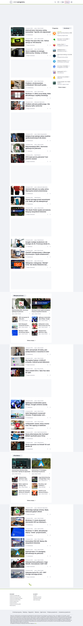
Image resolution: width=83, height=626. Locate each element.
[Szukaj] (55, 2)
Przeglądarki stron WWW (62, 45)
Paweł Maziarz (37, 155)
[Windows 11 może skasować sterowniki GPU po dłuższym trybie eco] (17, 521)
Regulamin (31, 612)
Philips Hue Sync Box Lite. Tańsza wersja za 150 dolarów (37, 41)
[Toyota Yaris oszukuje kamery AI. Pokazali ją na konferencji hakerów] (15, 493)
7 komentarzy (30, 204)
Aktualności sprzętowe (37, 597)
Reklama (37, 612)
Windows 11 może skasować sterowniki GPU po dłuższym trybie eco (35, 522)
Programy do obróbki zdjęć (14, 595)
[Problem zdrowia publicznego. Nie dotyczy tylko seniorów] (17, 105)
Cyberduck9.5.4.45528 (62, 77)
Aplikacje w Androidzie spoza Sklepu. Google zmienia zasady (44, 318)
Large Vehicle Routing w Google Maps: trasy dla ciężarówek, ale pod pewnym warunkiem (45, 478)
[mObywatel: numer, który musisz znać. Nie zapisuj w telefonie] (34, 326)
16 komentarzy (30, 428)
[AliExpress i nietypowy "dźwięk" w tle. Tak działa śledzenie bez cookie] (17, 264)
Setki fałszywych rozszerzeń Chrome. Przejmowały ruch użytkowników (24, 324)
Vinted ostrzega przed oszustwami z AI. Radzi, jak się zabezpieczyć (37, 200)
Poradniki (35, 595)
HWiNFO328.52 (61, 49)
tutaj (35, 623)
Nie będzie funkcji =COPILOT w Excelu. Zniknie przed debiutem (37, 361)
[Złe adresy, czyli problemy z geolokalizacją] (34, 486)
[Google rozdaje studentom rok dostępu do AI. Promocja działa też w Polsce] (17, 243)
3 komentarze (30, 34)
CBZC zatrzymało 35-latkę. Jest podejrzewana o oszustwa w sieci (24, 318)
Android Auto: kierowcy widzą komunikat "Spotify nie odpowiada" (38, 31)
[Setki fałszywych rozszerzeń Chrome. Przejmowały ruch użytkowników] (15, 326)
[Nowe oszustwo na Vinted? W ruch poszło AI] (17, 445)
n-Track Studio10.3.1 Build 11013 (63, 82)
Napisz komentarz (31, 45)
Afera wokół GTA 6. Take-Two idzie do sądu (37, 371)
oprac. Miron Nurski (38, 250)
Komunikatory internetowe (63, 62)
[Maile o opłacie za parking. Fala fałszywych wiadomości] (15, 486)
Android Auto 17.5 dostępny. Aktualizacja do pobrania (39, 470)
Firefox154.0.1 (60, 44)
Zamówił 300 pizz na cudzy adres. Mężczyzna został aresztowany (37, 190)
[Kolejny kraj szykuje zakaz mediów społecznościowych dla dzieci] (17, 137)
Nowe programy (13, 605)
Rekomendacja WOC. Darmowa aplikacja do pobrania (36, 147)
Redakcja (25, 612)
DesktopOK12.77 (61, 71)
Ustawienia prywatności (64, 612)
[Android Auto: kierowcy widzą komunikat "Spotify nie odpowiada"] (17, 31)
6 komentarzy (30, 354)
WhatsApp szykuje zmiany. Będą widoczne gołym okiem (36, 511)
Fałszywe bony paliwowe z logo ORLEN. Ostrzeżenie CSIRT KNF (44, 331)
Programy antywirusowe (62, 35)
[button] (71, 2)
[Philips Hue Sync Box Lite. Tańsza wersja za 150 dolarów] (17, 42)
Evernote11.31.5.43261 (63, 39)
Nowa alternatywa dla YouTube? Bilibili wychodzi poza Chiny (37, 435)
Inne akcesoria (60, 72)
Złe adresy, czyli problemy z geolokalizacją (42, 484)
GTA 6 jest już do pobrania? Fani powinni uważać (36, 158)
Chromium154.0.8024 (62, 66)
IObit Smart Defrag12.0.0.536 (64, 54)
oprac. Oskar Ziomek (38, 28)
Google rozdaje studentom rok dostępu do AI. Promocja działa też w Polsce (37, 243)
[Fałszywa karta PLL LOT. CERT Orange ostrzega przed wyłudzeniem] (17, 573)
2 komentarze (30, 193)
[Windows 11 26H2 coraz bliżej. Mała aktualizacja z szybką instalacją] (17, 95)
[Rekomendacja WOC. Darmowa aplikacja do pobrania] (17, 148)
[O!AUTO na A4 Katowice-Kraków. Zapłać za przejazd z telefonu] (34, 493)
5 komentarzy (30, 524)
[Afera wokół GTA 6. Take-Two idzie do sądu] (17, 372)
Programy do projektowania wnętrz (16, 598)
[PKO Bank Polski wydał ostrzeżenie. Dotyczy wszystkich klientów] (17, 211)
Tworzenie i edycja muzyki (63, 84)
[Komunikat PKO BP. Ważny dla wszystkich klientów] (17, 542)
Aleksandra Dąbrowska (39, 102)
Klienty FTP (59, 78)
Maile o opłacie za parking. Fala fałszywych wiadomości (23, 484)
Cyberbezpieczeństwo (37, 598)
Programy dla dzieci (13, 602)
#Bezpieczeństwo (18, 295)
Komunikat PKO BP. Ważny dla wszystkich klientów (36, 542)
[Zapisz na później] (47, 34)
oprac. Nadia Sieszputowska (40, 134)
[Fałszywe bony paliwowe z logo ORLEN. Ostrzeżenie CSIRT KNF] (34, 333)
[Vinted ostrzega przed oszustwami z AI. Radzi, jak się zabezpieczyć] (17, 200)
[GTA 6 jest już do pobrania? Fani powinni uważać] (17, 158)
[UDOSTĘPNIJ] (50, 34)
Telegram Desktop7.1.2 (63, 60)
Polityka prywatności (52, 612)
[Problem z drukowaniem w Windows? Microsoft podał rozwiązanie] (17, 84)
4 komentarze (30, 98)
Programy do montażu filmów (15, 599)
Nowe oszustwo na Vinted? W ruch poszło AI (37, 445)
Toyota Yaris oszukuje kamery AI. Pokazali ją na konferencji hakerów (24, 491)
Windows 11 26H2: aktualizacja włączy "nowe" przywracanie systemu (24, 331)
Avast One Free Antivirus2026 (64, 33)
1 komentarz (29, 151)
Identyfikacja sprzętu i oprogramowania (62, 51)
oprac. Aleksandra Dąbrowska (40, 187)
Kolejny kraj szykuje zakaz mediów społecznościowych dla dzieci (37, 137)
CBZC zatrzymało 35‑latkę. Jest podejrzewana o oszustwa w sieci (37, 351)
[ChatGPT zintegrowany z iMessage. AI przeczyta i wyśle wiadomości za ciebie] (17, 253)
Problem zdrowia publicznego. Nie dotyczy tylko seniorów (37, 105)
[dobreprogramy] (20, 2)
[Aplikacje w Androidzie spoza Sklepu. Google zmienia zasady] (34, 319)
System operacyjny (36, 599)
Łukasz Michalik (42, 487)
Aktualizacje (66, 28)
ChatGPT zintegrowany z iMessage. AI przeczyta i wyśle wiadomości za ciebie (37, 254)
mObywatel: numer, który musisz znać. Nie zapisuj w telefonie (44, 324)
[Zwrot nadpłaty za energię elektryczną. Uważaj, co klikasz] (17, 52)
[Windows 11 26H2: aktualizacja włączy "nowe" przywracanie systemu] (15, 333)
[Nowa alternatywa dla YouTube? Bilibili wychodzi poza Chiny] (17, 435)
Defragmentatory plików (62, 57)
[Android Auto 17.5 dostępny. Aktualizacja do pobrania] (41, 463)
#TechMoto (16, 455)
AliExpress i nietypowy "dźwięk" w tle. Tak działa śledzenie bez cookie (36, 264)
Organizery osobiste (61, 40)
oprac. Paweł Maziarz (39, 240)
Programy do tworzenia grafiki (15, 604)
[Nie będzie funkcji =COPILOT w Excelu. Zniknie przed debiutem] (17, 361)
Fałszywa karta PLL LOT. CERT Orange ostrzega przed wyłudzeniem (35, 574)
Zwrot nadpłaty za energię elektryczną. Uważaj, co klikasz (36, 52)
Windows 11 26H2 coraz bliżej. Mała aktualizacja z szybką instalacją (38, 94)
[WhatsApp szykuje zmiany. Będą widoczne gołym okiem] (17, 511)
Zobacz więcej (30, 340)
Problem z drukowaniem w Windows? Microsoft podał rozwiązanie (35, 85)
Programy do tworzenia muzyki (15, 597)
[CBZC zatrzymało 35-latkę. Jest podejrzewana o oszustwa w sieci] (15, 319)
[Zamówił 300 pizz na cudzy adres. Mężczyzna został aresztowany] (17, 190)
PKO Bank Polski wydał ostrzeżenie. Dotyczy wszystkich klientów (38, 211)
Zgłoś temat (43, 612)
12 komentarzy (30, 87)
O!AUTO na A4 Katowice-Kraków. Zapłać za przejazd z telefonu (44, 491)
